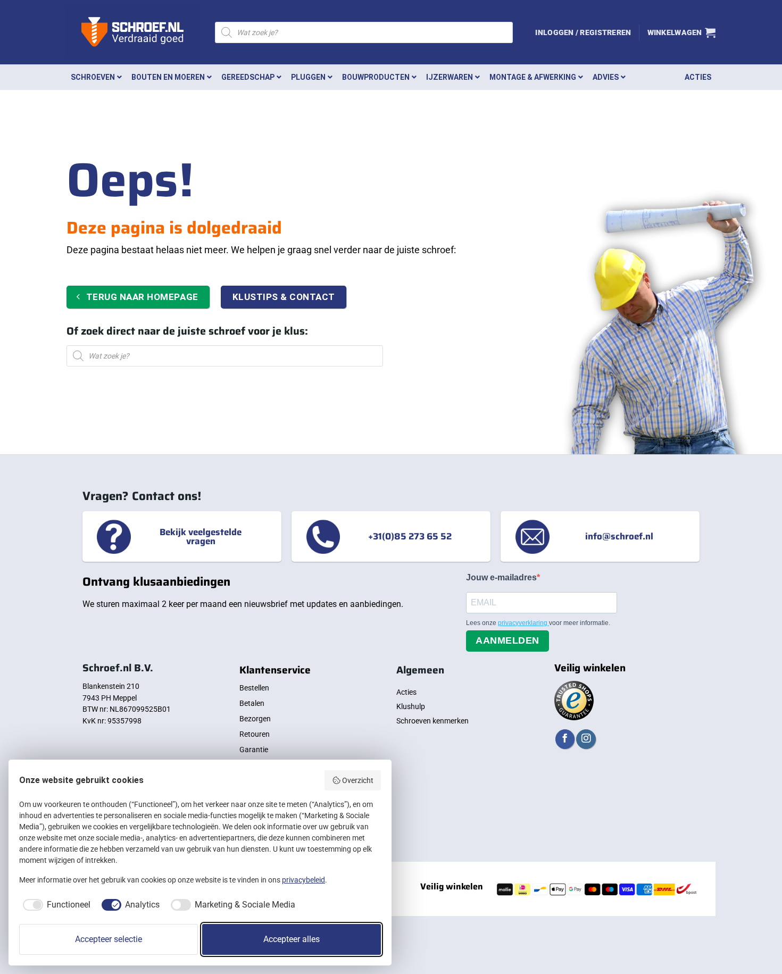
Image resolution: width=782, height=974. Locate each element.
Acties (406, 692)
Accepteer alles (291, 939)
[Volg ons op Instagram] (585, 739)
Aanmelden (507, 640)
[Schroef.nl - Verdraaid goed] (132, 32)
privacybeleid (303, 880)
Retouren (254, 734)
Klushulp (410, 706)
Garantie (253, 749)
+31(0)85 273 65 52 (410, 536)
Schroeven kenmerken (432, 721)
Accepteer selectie (108, 939)
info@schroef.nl (619, 536)
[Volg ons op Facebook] (565, 739)
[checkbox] (54, 904)
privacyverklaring (523, 623)
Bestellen (254, 688)
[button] (583, 32)
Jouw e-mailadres (501, 577)
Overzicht (357, 780)
